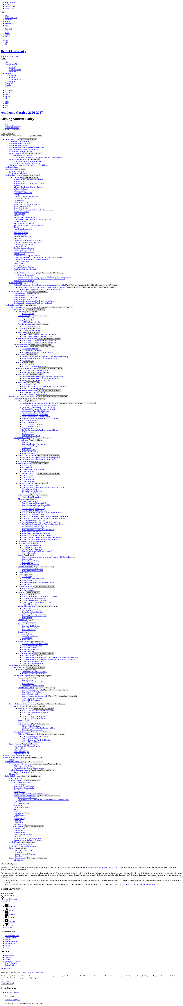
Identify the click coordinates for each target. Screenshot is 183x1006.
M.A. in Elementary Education (32, 424)
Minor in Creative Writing (30, 561)
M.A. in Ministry (27, 714)
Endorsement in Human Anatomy (33, 469)
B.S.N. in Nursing (28, 364)
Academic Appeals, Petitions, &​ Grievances (28, 179)
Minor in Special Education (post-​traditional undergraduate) (42, 537)
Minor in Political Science (30, 649)
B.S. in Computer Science (30, 489)
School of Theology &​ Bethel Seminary (22, 704)
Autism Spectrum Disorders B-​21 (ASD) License (38, 407)
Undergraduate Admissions (18, 173)
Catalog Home (10, 6)
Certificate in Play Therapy (31, 330)
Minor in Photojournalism (30, 565)
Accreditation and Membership (19, 142)
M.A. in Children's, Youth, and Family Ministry (38, 710)
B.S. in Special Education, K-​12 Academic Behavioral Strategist (43, 524)
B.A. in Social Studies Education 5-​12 (35, 579)
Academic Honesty (20, 181)
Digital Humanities (24, 495)
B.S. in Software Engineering (32, 491)
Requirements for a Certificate (24, 295)
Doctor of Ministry (24, 722)
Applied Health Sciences (26, 346)
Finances (12, 848)
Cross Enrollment (19, 214)
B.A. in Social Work (29, 384)
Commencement (19, 200)
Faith (6, 25)
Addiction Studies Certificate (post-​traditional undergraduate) (42, 377)
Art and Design (23, 440)
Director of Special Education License (34, 413)
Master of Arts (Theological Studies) (34, 718)
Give (6, 44)
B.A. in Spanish (27, 588)
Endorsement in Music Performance (34, 614)
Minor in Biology (28, 471)
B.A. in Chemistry (28, 477)
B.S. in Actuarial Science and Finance (34, 598)
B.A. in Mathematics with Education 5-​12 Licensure (39, 596)
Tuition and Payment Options (23, 766)
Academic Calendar (11, 167)
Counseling (21, 312)
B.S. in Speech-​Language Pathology (34, 392)
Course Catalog (10, 965)
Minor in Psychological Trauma (32, 663)
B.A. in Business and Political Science (35, 644)
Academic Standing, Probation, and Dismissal (29, 183)
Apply (7, 40)
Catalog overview (19, 792)
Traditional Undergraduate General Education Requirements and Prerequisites (39, 285)
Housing (16, 809)
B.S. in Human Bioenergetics (32, 350)
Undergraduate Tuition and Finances (21, 764)
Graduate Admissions (16, 171)
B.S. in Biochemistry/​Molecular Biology (31, 461)
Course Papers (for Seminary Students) (27, 204)
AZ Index (8, 4)
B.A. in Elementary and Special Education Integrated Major (42, 512)
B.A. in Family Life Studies (31, 692)
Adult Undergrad (15, 70)
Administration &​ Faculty (13, 757)
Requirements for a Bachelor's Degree (26, 293)
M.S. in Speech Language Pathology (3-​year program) (40, 342)
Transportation (18, 822)
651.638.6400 (5, 901)
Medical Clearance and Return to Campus (28, 242)
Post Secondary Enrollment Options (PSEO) (24, 149)
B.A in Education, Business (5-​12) (33, 501)
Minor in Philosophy (29, 630)
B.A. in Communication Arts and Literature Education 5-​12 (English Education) (49, 557)
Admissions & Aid (11, 18)
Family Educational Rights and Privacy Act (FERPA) (31, 794)
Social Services (23, 374)
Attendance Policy (20, 191)
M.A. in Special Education (31, 426)
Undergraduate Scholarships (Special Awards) (29, 768)
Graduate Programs (20, 309)
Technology (17, 821)
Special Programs (15, 744)
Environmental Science (25, 567)
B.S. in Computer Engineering (32, 545)
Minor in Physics (27, 640)
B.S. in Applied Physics (30, 636)
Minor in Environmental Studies (32, 571)
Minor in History (27, 584)
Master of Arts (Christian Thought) (33, 716)
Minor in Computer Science (31, 493)
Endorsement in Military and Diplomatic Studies (38, 582)
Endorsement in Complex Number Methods (36, 602)
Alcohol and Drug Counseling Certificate (36, 380)
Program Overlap (19, 254)
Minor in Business (28, 684)
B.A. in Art (26, 442)
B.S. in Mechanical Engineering (32, 549)
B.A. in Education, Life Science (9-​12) (35, 507)
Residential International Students (20, 151)
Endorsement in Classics (30, 580)
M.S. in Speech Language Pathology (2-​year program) (40, 340)
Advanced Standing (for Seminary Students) (28, 187)
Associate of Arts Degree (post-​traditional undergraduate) (41, 458)
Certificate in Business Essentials (33, 686)
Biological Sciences (24, 463)
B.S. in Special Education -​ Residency (35, 526)
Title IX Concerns (11, 963)
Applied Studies (14, 842)
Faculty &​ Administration (17, 858)
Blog (6, 36)
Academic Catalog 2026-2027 (22, 112)
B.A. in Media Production (30, 694)
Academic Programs (12, 305)
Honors (16, 227)
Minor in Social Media (29, 702)
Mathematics (22, 592)
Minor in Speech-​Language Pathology (35, 394)
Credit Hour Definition (21, 212)
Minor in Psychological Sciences (33, 661)
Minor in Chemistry (28, 481)
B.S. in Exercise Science (30, 349)
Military (7, 947)
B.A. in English (27, 559)
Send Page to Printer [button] (12, 992)
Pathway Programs (20, 750)
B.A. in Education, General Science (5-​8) (36, 505)
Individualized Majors (21, 233)
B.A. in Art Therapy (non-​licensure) (34, 444)
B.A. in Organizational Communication (35, 696)
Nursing (20, 320)
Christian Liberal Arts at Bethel (24, 788)
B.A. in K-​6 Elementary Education (33, 514)
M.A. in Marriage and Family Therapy (35, 712)
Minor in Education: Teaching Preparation (36, 533)
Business (21, 669)
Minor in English (27, 563)
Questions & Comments (13, 961)
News (7, 33)
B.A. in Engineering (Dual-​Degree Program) (37, 551)
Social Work (22, 332)
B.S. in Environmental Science (32, 569)
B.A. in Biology (27, 465)
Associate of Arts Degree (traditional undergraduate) (39, 459)
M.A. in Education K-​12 (30, 422)
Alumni (7, 939)
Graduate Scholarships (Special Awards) (27, 772)
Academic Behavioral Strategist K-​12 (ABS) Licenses (44, 405)
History (20, 575)
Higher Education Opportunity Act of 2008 (102, 867)
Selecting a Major (19, 263)
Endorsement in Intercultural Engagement (32, 541)
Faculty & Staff (10, 943)
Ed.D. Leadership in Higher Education (35, 415)
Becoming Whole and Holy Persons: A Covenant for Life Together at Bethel (43, 800)
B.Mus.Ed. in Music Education (32, 612)
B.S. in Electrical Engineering (32, 547)
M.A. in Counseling (28, 314)
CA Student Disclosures (26, 972)
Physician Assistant (24, 324)
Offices (7, 31)
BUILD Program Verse (21, 803)
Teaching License (28, 434)
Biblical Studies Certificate (31, 726)
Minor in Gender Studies (30, 628)
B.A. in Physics (27, 634)
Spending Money (19, 819)
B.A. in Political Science (30, 647)
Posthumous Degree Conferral (24, 250)
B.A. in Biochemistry (29, 475)
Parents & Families (11, 941)
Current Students (10, 938)
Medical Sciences (23, 316)
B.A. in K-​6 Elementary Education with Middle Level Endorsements (45, 516)
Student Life (9, 21)
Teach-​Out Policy (19, 265)
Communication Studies (26, 688)
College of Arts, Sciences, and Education (23, 396)
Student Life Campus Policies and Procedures (139, 884)
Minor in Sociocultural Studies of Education (36, 535)
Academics (8, 20)
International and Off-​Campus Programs (27, 746)
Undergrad (13, 66)
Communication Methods (22, 807)
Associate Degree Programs (27, 455)
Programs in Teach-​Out (21, 754)
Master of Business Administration (33, 674)
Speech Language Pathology (27, 338)
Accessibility (18, 185)
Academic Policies (15, 177)
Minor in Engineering (29, 553)
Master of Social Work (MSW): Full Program (37, 336)
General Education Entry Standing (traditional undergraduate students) (41, 279)
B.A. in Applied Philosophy (31, 626)
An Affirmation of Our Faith (23, 155)
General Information (12, 128)
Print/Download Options (9, 864)
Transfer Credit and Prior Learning (25, 273)
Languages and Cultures (26, 586)
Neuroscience (22, 620)
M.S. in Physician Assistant (31, 326)
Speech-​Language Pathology (27, 390)
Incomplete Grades (20, 231)
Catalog (16, 195)
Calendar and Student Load (23, 193)
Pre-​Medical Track (28, 360)
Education (21, 401)
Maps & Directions (10, 899)
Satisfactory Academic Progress (24, 854)
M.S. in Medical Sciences (30, 318)
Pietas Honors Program (21, 752)
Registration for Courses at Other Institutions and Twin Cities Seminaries (38, 257)
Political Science (23, 642)
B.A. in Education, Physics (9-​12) (33, 509)
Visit (6, 42)
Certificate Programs (24, 724)
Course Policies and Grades (23, 834)
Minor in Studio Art (28, 453)
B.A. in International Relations (32, 646)
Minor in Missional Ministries (32, 742)
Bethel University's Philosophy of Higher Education (26, 147)
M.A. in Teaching (28, 432)
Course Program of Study (22, 206)
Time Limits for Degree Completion (25, 269)
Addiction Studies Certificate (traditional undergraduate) (40, 378)
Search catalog (6, 135)
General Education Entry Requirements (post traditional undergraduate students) (44, 277)
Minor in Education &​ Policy (31, 532)
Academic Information (12, 175)
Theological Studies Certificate (32, 730)
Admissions (9, 169)
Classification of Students (22, 198)
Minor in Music (27, 618)
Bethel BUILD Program (13, 126)
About (7, 16)
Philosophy (21, 624)
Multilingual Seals (20, 246)
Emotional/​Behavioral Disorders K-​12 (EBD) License (40, 418)
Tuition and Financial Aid (13, 762)
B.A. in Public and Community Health (35, 371)
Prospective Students (12, 936)
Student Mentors (19, 815)
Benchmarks (18, 805)
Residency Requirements (22, 261)
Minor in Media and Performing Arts (34, 616)
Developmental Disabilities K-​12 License (36, 411)
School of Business (15, 665)
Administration (19, 860)
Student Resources (15, 159)
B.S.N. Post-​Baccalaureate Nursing (34, 366)
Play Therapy (22, 328)
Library (7, 959)
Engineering (22, 543)
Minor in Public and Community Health (35, 372)
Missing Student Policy (21, 813)
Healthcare (21, 354)
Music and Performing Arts (27, 606)
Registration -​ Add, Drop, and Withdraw (27, 256)
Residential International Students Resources (28, 163)
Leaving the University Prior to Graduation (28, 240)
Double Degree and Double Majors (25, 217)
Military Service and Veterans (23, 244)
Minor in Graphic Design (30, 451)
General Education (15, 283)
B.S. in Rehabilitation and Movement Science (37, 352)
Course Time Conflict (21, 208)
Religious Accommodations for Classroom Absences (31, 259)
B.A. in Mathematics (29, 594)
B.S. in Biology (27, 467)
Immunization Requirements (23, 229)
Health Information (20, 817)
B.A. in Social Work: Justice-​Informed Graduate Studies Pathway (44, 386)
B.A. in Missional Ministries (31, 738)
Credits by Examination (26, 275)
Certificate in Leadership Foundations (34, 672)
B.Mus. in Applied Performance (32, 610)
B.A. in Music (27, 608)
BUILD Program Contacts (22, 782)
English (20, 555)
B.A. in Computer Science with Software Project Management (43, 487)
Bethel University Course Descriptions (18, 755)
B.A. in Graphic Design (30, 446)
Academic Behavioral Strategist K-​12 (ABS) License (40, 403)
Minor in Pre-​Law (28, 651)
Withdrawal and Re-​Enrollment (24, 281)
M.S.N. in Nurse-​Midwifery (31, 322)
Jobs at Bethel (9, 955)
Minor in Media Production (31, 700)
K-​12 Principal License (29, 420)
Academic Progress (20, 830)
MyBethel (8, 29)
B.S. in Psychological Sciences (32, 655)
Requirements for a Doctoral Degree (26, 297)
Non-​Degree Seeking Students (24, 248)
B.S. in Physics (27, 638)
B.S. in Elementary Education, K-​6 (33, 520)
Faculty (11, 760)
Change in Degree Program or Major (26, 196)
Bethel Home (9, 8)
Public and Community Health (28, 368)
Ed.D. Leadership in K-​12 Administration (36, 417)
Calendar (8, 957)
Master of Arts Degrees (25, 708)
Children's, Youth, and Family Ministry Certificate (38, 728)
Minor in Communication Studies (33, 698)
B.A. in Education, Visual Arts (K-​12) (34, 511)
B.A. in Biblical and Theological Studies (35, 736)
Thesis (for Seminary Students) (24, 267)
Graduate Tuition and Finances (19, 770)
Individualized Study (20, 235)
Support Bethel (6, 968)
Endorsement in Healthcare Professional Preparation (39, 358)
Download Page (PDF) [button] (13, 1000)
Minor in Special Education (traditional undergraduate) (40, 539)
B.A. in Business (27, 680)
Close (3, 12)
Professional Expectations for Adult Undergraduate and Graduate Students (38, 157)
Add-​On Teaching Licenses (31, 436)
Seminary (12, 72)
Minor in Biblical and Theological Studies (36, 740)
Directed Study (19, 216)
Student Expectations (16, 153)
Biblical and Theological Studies (29, 734)
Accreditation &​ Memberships (24, 786)
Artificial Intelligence (21, 189)
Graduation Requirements (17, 291)
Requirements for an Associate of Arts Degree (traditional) (33, 303)
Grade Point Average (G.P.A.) (24, 223)
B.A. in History (27, 577)
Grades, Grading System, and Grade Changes (29, 225)
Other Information (20, 824)
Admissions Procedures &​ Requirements (22, 846)
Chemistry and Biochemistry (27, 473)
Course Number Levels (21, 202)
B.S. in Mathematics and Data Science (35, 600)
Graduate (12, 68)
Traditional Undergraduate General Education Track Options (42, 289)
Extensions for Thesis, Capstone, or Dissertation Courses (32, 219)
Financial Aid (13, 774)
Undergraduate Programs (22, 344)
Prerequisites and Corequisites (24, 252)
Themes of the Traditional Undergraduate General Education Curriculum (42, 287)
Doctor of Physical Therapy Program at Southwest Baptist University (45, 357)
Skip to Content (10, 2)
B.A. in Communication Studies (32, 690)
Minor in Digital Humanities (31, 497)
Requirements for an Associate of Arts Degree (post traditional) (34, 301)
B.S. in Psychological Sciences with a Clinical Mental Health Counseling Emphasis (50, 657)
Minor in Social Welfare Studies (32, 388)
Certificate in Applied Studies (23, 844)
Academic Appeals (20, 832)
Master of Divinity (24, 720)
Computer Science (24, 483)
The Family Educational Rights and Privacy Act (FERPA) (28, 165)
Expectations (18, 802)
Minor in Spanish (28, 590)
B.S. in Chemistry (28, 479)
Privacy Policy (38, 972)
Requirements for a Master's (23, 299)
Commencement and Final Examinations (27, 838)
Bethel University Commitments (20, 143)
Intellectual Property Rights (23, 236)
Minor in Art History (29, 450)
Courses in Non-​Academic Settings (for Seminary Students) (33, 210)
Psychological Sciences (25, 653)
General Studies (23, 573)
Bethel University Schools (18, 145)
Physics (20, 632)
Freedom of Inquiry (20, 221)
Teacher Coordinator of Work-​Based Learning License (40, 430)
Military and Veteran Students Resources (27, 161)
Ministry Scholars (19, 748)
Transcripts (17, 271)
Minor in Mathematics (29, 604)
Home (7, 124)
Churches (8, 945)
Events (7, 35)
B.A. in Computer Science (31, 485)
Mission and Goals (20, 784)
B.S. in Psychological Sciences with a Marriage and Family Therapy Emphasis (48, 659)
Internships (17, 238)
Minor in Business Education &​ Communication (38, 530)
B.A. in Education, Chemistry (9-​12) (34, 503)
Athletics (8, 23)
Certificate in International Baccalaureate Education (39, 409)
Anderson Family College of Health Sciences (24, 307)
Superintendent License (30, 428)
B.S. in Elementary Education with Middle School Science (41, 522)
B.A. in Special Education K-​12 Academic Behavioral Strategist (43, 518)
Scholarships (18, 856)
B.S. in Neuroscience (29, 622)
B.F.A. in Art (26, 448)
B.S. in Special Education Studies (33, 528)
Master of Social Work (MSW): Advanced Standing (39, 334)
